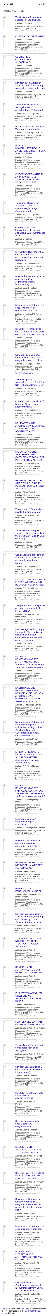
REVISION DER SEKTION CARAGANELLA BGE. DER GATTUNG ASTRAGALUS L (29, 332)
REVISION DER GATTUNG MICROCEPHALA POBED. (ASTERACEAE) (29, 865)
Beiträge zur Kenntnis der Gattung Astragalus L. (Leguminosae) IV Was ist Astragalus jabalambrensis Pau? (28, 1204)
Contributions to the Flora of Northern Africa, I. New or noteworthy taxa (29, 404)
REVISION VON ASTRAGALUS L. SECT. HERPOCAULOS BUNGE (28, 970)
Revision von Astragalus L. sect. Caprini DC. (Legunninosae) (29, 1124)
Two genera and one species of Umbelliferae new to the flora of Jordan (30, 608)
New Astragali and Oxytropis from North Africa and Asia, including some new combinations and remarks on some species (29, 634)
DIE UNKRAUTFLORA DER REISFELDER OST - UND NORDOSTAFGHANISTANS (30, 1176)
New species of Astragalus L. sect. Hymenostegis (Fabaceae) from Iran (30, 308)
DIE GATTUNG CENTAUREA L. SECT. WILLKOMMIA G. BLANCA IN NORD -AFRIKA (30, 582)
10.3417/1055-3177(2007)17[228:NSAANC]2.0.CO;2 (26, 373)
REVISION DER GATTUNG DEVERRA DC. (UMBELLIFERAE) (29, 1096)
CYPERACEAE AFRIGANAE (30, 36)
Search (42, 4)
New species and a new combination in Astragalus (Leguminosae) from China (29, 358)
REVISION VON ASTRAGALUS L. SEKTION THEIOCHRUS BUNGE (29, 1150)
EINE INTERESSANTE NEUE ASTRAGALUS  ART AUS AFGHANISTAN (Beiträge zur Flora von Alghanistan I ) (29, 757)
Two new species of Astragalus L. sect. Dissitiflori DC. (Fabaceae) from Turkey (29, 382)
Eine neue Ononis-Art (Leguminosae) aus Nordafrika (26, 822)
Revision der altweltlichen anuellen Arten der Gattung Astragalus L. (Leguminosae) (30, 85)
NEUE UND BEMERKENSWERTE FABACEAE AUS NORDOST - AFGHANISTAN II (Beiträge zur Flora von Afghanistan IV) (30, 790)
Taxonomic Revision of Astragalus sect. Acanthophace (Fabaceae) (29, 107)
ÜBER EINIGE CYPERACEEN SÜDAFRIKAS (23, 59)
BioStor (5, 1309)
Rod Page (25, 1309)
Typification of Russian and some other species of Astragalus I (29, 1048)
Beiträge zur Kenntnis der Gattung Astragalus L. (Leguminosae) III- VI (28, 843)
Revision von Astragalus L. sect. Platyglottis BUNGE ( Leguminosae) (29, 1069)
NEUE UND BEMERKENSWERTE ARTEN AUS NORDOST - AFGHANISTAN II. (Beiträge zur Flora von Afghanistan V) (29, 661)
